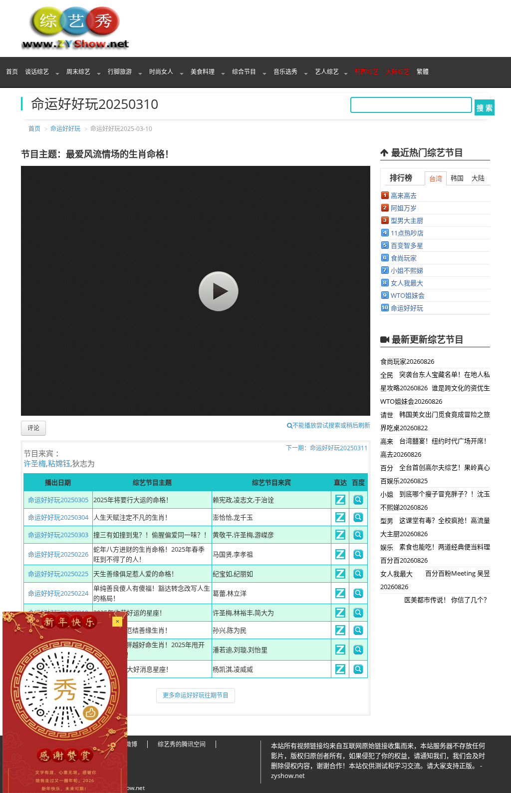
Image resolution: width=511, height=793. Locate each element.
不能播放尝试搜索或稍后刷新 (331, 425)
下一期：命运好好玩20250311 (327, 448)
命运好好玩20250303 (58, 534)
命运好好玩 (65, 128)
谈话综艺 (37, 71)
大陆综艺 (398, 71)
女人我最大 (407, 282)
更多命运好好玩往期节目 (196, 695)
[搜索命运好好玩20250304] (358, 519)
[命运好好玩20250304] (340, 519)
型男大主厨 (407, 220)
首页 (12, 71)
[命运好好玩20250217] (340, 652)
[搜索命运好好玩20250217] (358, 652)
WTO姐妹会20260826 (411, 401)
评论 (33, 428)
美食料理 (203, 71)
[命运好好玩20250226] (340, 556)
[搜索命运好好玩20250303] (358, 537)
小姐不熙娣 (407, 270)
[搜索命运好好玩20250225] (358, 576)
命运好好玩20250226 (58, 554)
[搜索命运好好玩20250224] (358, 595)
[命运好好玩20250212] (340, 671)
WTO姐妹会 (408, 295)
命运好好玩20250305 (58, 499)
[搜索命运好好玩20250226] (358, 556)
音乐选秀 (286, 71)
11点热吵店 (407, 232)
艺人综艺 (327, 71)
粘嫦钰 (59, 463)
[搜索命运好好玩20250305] (358, 502)
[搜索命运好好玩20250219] (358, 615)
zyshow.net (129, 788)
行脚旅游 (120, 71)
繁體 (423, 71)
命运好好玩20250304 (58, 517)
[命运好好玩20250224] (340, 595)
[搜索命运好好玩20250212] (358, 671)
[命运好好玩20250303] (340, 537)
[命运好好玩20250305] (340, 502)
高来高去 (404, 195)
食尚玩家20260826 (407, 361)
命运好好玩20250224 (58, 593)
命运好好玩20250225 (58, 573)
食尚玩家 (404, 257)
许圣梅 (34, 463)
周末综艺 (79, 71)
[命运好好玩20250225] (340, 576)
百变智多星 (407, 245)
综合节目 (244, 71)
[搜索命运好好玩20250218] (358, 632)
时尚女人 (162, 71)
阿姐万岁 (404, 207)
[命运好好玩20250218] (340, 632)
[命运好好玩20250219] (340, 615)
